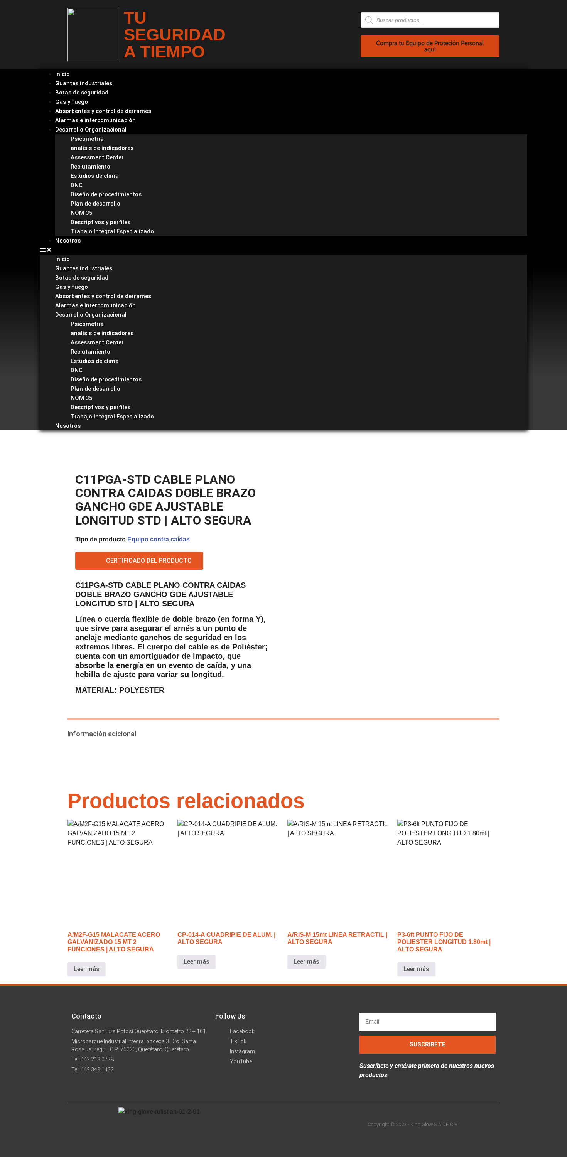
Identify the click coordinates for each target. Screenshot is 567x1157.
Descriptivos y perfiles (100, 222)
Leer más (87, 969)
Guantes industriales (83, 268)
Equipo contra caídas (158, 539)
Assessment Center (97, 157)
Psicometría (87, 138)
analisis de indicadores (102, 148)
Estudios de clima (95, 175)
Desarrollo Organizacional (91, 129)
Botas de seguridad (81, 277)
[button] (283, 250)
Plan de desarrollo (95, 203)
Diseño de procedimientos (106, 194)
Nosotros (68, 240)
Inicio (62, 259)
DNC (77, 185)
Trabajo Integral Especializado (112, 231)
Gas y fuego (71, 286)
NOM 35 (82, 212)
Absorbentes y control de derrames (103, 296)
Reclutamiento (90, 166)
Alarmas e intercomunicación (95, 305)
